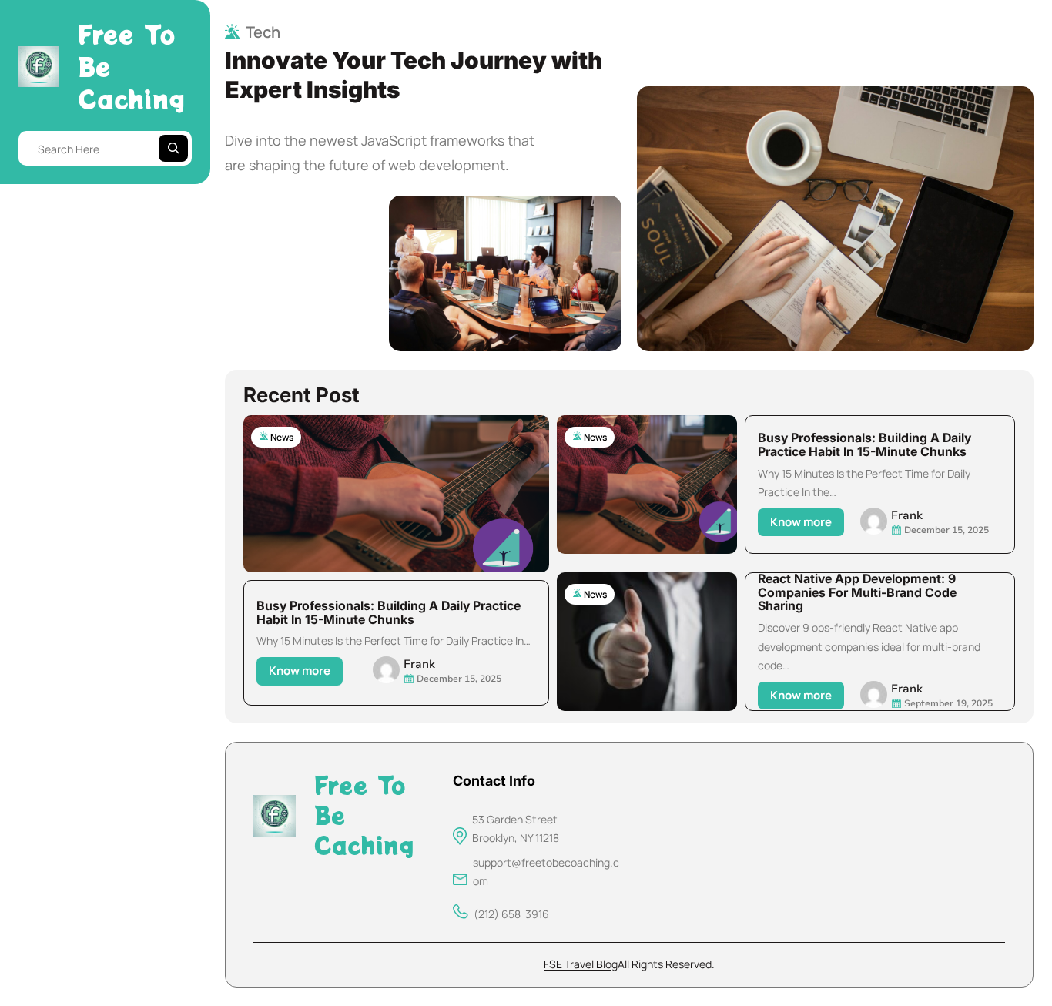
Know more (304, 673)
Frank (419, 664)
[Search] (173, 148)
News (281, 437)
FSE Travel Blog (581, 964)
